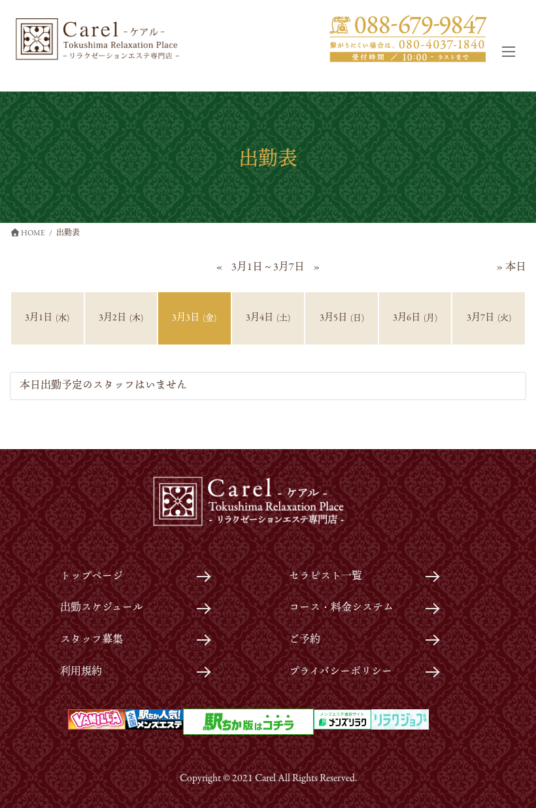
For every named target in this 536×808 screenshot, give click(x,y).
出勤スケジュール (101, 608)
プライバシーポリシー (340, 672)
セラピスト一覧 (325, 576)
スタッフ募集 (91, 640)
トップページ (91, 576)
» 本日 (511, 267)
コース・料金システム (341, 608)
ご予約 (304, 640)
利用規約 (81, 672)
